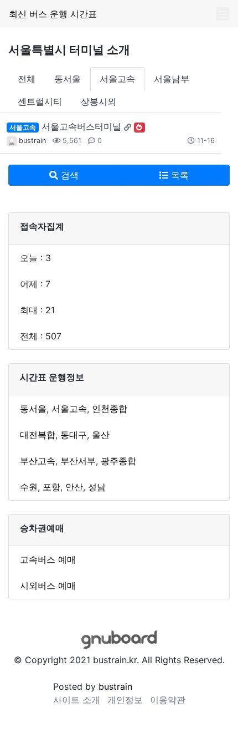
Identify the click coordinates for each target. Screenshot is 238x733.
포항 (51, 486)
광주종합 (118, 460)
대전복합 (37, 434)
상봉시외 (98, 101)
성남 (97, 486)
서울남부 (171, 78)
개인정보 (125, 699)
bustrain (32, 140)
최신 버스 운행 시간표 (53, 13)
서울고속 (117, 78)
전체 (26, 78)
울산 (101, 434)
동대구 (73, 434)
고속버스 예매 (48, 559)
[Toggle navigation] (222, 14)
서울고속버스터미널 (81, 126)
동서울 (67, 78)
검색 (68, 175)
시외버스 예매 (48, 585)
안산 (74, 486)
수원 (29, 486)
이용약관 (167, 699)
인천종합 (109, 408)
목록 (178, 175)
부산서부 (78, 460)
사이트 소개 (76, 699)
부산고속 (37, 460)
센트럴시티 (40, 101)
